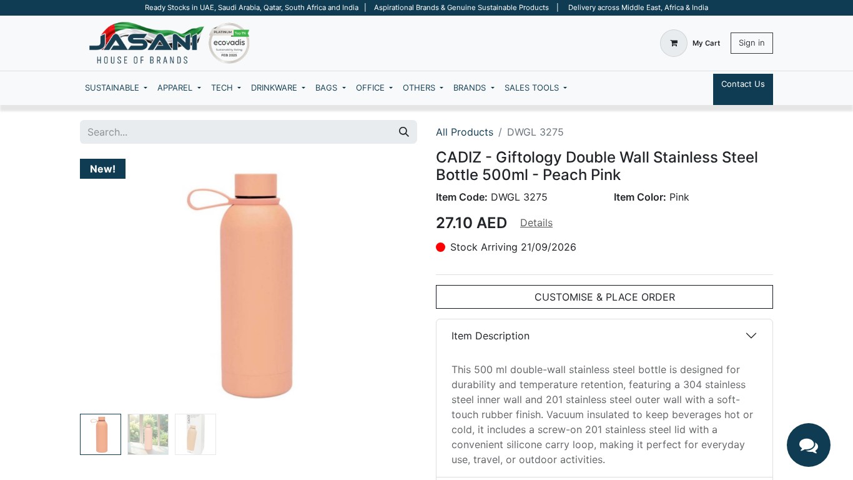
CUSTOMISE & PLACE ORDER (605, 297)
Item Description (490, 335)
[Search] (404, 132)
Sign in (752, 43)
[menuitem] (116, 88)
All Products (464, 132)
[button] (105, 283)
